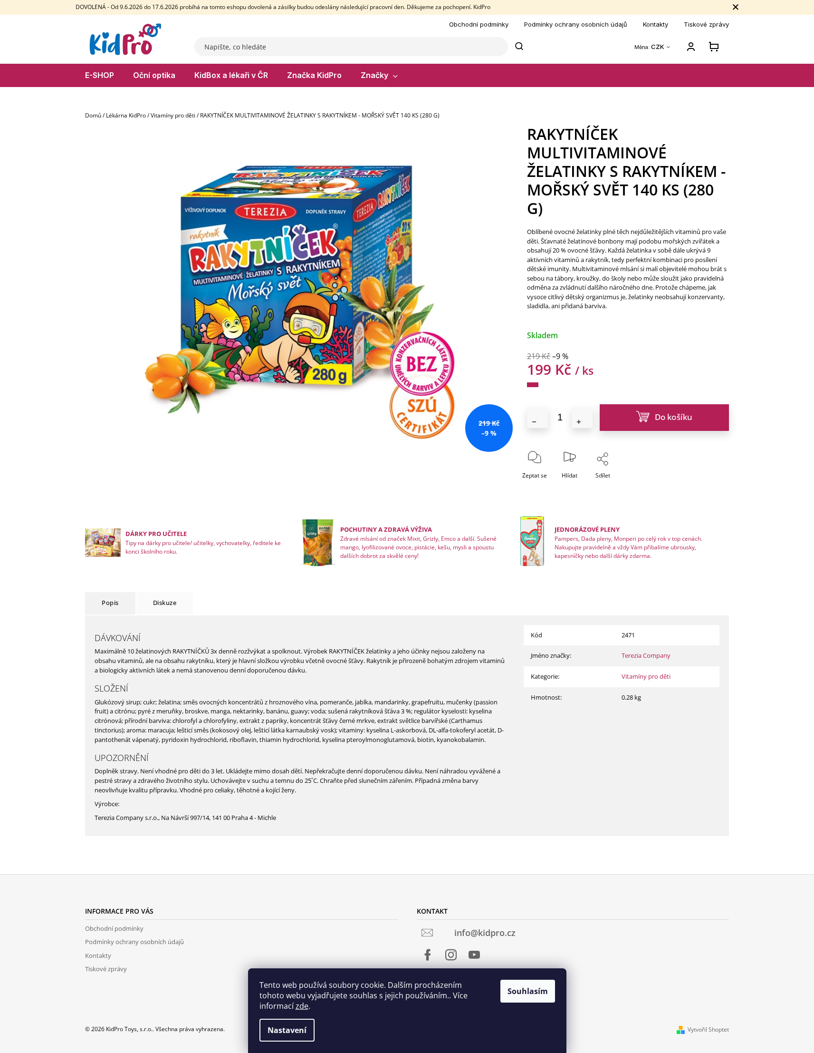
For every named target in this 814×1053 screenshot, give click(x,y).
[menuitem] (100, 75)
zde (302, 1006)
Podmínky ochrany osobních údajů (575, 24)
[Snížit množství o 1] (537, 417)
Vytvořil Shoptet (708, 1029)
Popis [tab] (110, 602)
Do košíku (674, 416)
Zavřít (628, 489)
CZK (658, 46)
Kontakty (655, 24)
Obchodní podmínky (478, 24)
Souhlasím (528, 991)
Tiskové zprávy (706, 24)
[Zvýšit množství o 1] (582, 417)
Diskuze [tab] (165, 602)
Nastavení (287, 1030)
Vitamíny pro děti (646, 676)
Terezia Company (646, 655)
